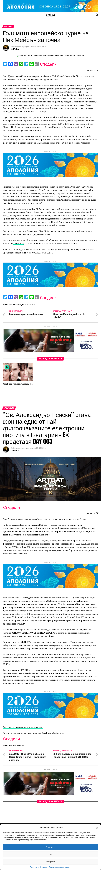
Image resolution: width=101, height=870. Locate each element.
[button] (97, 827)
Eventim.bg (18, 243)
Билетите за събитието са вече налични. (23, 727)
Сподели (48, 64)
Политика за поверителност (59, 867)
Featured (30, 305)
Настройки (50, 862)
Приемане (50, 847)
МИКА (16, 49)
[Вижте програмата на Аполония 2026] (50, 11)
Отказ (50, 854)
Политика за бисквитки (38, 867)
